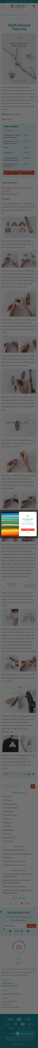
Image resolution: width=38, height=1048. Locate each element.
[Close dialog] (35, 513)
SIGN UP (27, 529)
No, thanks (27, 532)
